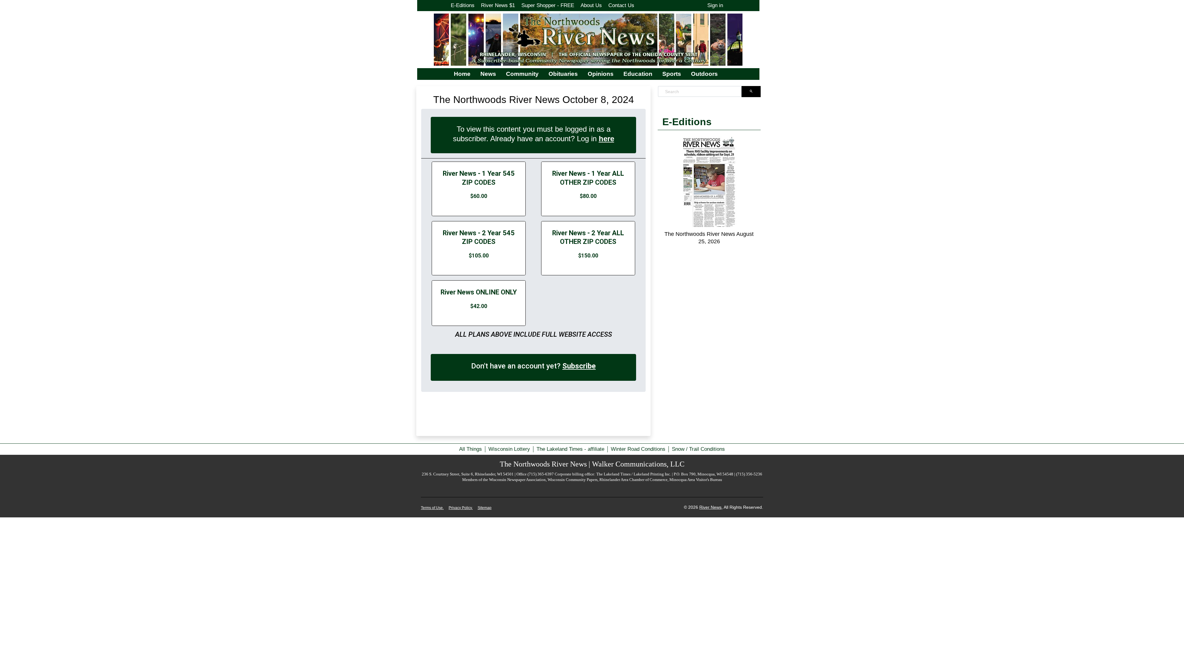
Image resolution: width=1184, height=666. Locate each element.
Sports (671, 74)
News (488, 74)
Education (637, 74)
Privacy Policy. (461, 508)
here (606, 138)
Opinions (601, 74)
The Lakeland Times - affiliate (570, 449)
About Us (591, 5)
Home (462, 74)
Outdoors (704, 74)
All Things (470, 449)
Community (522, 74)
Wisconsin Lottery (509, 449)
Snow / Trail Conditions (698, 449)
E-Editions (463, 5)
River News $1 (498, 5)
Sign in (715, 5)
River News (710, 507)
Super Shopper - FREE (547, 5)
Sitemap (484, 508)
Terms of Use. (432, 508)
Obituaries (563, 74)
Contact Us (621, 5)
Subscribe (579, 366)
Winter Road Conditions (638, 449)
